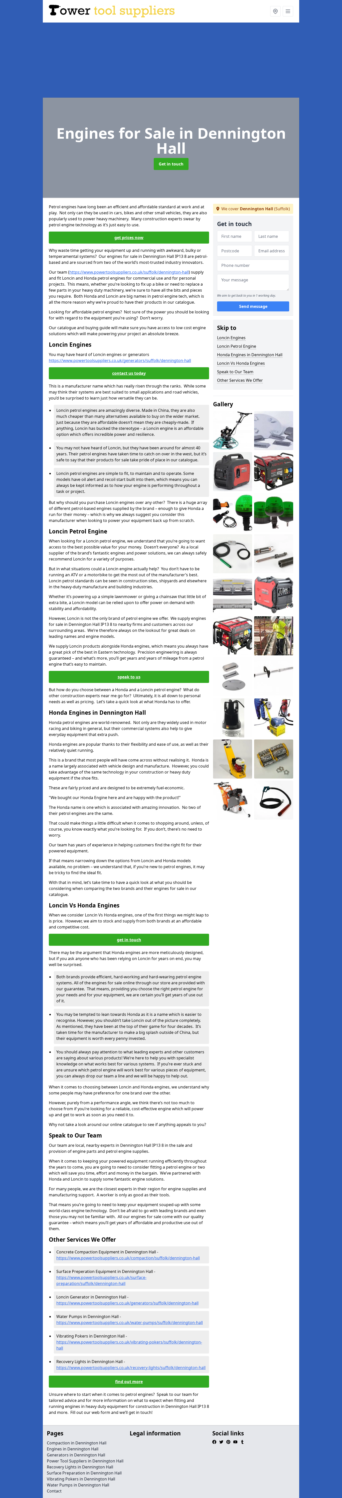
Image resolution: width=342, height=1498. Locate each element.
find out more (129, 1381)
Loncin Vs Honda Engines (241, 363)
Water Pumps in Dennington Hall (78, 1485)
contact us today (129, 373)
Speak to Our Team (235, 371)
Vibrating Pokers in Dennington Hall (81, 1479)
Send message (253, 306)
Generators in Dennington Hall (76, 1455)
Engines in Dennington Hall (72, 1449)
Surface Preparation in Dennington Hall (84, 1473)
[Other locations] (275, 11)
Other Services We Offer (240, 380)
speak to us (129, 677)
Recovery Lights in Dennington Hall (80, 1467)
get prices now (128, 237)
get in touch (129, 940)
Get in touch (171, 164)
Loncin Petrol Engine (236, 346)
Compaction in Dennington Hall (76, 1443)
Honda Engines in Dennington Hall (249, 354)
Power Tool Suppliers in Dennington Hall (85, 1461)
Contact (54, 1491)
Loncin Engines (231, 337)
